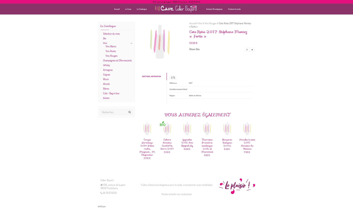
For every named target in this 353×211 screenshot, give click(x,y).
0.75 (173, 77)
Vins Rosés (111, 51)
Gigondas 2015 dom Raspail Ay (187, 142)
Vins (200, 23)
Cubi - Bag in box (111, 93)
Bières (106, 88)
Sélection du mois (111, 33)
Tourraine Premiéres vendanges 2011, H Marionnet (207, 145)
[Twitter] (252, 49)
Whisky (106, 65)
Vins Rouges (210, 23)
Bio (104, 38)
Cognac (106, 74)
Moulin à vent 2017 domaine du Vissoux (247, 144)
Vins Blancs (111, 46)
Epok (104, 206)
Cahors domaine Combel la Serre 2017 (167, 144)
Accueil (192, 23)
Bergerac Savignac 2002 (227, 142)
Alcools (106, 83)
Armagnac (108, 69)
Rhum (106, 79)
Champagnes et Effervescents (117, 60)
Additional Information (151, 76)
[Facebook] (247, 49)
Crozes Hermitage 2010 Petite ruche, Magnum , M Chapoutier (147, 147)
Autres (106, 97)
